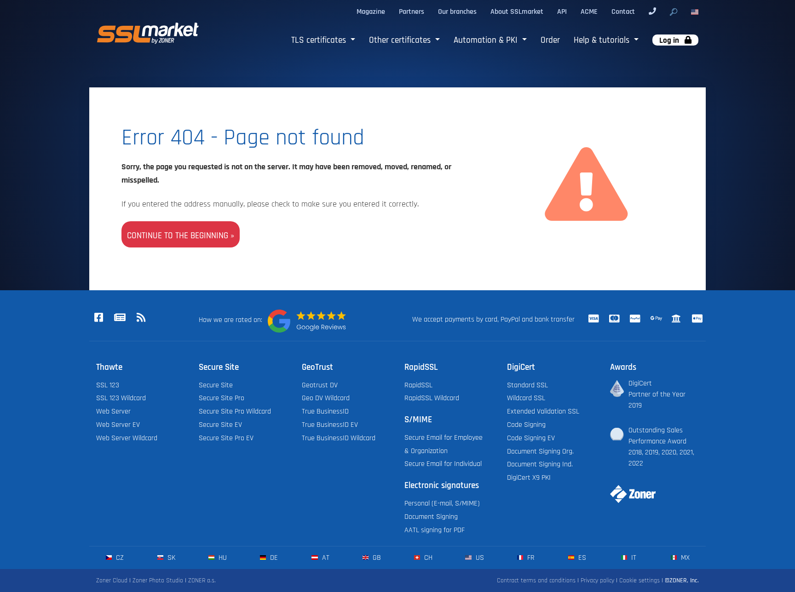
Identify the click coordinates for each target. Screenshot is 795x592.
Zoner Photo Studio (157, 580)
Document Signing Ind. (540, 464)
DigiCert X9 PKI (529, 477)
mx (684, 557)
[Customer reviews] (307, 321)
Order (550, 40)
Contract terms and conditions (536, 580)
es (581, 557)
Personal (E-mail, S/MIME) (442, 503)
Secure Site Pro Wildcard (235, 411)
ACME (589, 11)
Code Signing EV (531, 438)
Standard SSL (527, 385)
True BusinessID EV (330, 424)
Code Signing (526, 424)
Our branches (457, 11)
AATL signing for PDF (434, 530)
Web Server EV (118, 424)
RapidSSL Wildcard (431, 398)
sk (170, 557)
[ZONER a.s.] (629, 488)
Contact (623, 11)
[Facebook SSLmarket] (98, 318)
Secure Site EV (220, 424)
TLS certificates (319, 40)
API (562, 11)
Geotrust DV (320, 385)
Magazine (371, 11)
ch (427, 557)
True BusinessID (325, 411)
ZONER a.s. (202, 580)
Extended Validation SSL (543, 411)
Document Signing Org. (540, 451)
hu (222, 557)
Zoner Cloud (111, 580)
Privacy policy (597, 580)
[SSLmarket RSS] (141, 318)
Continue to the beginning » (180, 235)
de (273, 557)
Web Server (113, 411)
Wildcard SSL (526, 398)
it (632, 557)
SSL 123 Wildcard (121, 398)
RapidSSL (418, 385)
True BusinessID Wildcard (338, 438)
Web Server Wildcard (126, 438)
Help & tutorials (603, 40)
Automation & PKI (487, 40)
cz (119, 557)
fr (530, 557)
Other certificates (401, 40)
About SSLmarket (516, 11)
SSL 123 (107, 385)
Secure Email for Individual (443, 463)
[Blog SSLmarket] (119, 318)
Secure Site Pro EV (226, 438)
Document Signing (431, 516)
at (324, 557)
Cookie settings (639, 580)
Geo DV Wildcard (326, 398)
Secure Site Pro (221, 398)
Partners (411, 11)
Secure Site (216, 385)
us (479, 557)
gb (376, 557)
